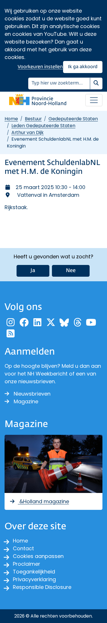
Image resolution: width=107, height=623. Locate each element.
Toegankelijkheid (34, 571)
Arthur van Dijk (27, 132)
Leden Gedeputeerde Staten (43, 125)
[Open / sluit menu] (93, 100)
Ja (33, 270)
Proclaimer (26, 563)
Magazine (26, 401)
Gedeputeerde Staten (73, 118)
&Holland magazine (43, 501)
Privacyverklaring (34, 579)
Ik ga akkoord (83, 67)
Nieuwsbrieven (32, 393)
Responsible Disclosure (42, 587)
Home (11, 118)
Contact (23, 548)
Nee (71, 270)
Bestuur (33, 118)
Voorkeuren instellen (40, 67)
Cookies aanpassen (38, 556)
